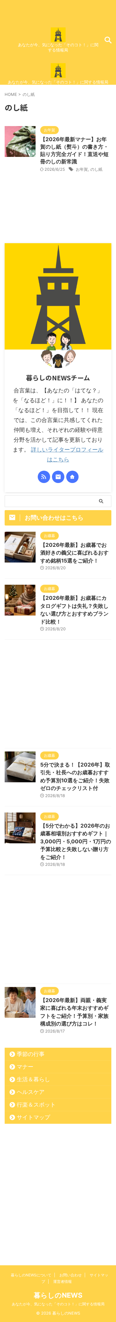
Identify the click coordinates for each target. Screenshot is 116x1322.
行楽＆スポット (36, 1104)
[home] (72, 477)
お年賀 (82, 169)
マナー (25, 1066)
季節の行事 (31, 1054)
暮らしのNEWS (58, 1295)
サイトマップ (33, 1117)
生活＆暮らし (33, 1079)
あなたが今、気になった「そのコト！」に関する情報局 (58, 1304)
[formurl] (58, 477)
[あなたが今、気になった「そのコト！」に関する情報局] (58, 37)
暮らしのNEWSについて (31, 1275)
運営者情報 (62, 1281)
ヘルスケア (31, 1092)
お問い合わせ (70, 1275)
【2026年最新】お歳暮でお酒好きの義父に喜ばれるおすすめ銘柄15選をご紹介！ (74, 553)
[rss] (44, 477)
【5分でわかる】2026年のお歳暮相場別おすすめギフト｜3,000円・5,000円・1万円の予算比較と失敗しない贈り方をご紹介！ (75, 841)
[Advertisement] (58, 695)
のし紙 (96, 169)
